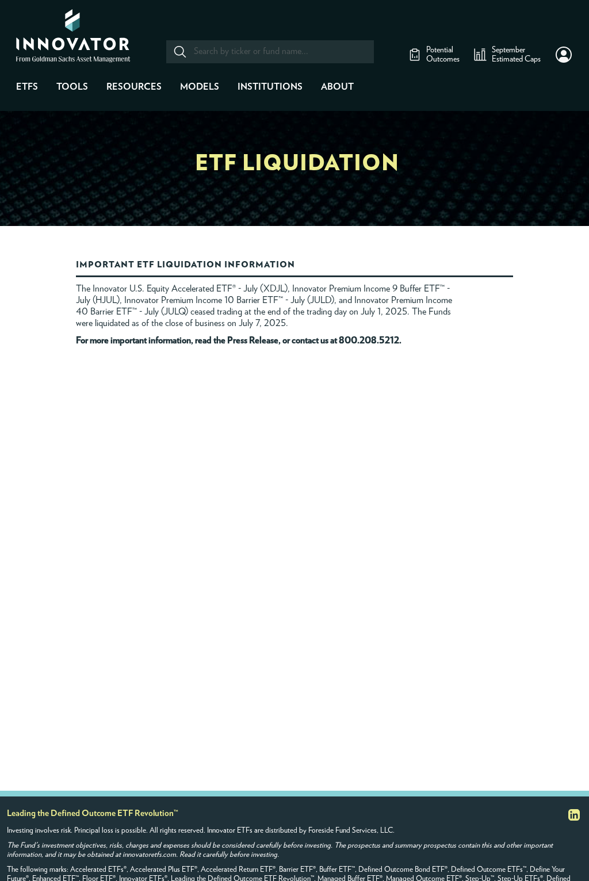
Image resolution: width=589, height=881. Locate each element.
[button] (563, 54)
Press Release (252, 340)
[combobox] (269, 52)
